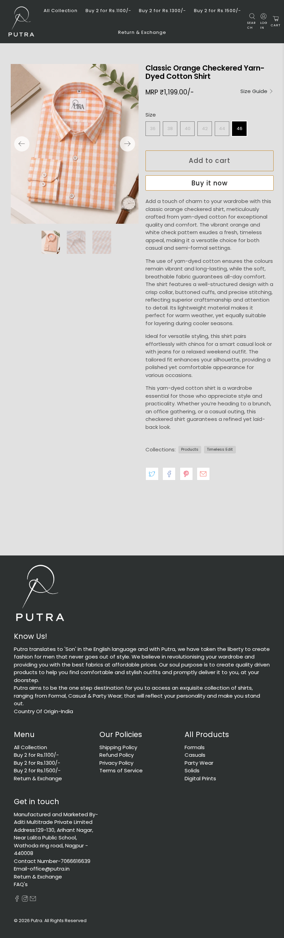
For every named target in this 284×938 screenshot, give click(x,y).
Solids (192, 770)
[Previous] (21, 143)
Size (150, 114)
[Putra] (21, 21)
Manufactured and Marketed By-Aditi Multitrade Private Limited (56, 818)
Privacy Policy (116, 762)
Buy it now (210, 183)
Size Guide (254, 91)
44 (222, 128)
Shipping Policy (118, 747)
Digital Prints (200, 778)
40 (187, 128)
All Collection (61, 10)
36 (153, 128)
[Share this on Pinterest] (186, 473)
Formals (195, 747)
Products (189, 449)
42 (205, 128)
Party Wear (199, 762)
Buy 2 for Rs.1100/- (108, 10)
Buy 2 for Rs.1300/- (162, 10)
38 (170, 128)
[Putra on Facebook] (17, 899)
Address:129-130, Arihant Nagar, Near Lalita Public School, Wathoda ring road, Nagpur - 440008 (53, 841)
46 (239, 128)
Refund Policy (116, 754)
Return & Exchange (142, 32)
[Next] (127, 143)
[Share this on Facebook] (169, 473)
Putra (36, 920)
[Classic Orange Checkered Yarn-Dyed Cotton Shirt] (75, 144)
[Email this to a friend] (203, 473)
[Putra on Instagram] (25, 899)
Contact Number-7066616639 (52, 861)
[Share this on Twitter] (152, 473)
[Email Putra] (33, 899)
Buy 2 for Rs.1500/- (217, 10)
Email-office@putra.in (42, 868)
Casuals (195, 754)
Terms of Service (121, 770)
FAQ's (21, 884)
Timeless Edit (220, 449)
